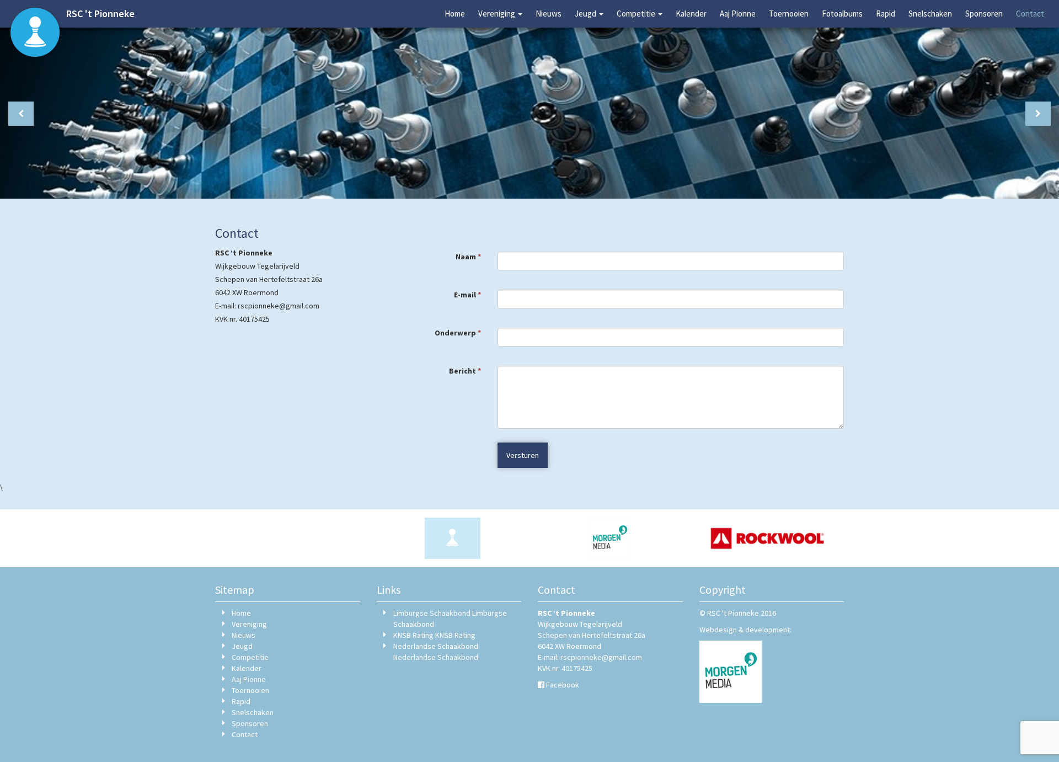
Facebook (562, 685)
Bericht (465, 371)
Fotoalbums (842, 13)
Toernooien (789, 13)
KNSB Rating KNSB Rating (434, 635)
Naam (468, 257)
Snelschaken (930, 13)
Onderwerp (458, 333)
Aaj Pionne (738, 13)
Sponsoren (984, 13)
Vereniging (497, 13)
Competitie (637, 13)
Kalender (691, 13)
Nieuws (548, 13)
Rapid (885, 13)
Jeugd (586, 13)
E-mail (467, 295)
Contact (1030, 13)
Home (455, 13)
